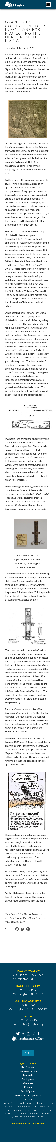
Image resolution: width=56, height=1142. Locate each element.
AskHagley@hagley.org (28, 1024)
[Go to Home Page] (15, 4)
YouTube (28, 1033)
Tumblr (38, 1033)
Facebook (23, 1033)
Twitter (17, 1033)
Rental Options (28, 1091)
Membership (28, 1075)
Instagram (33, 1033)
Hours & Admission (28, 1071)
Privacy (28, 1099)
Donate (28, 1087)
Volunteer (28, 1083)
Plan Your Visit (28, 1067)
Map (28, 1053)
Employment (28, 1079)
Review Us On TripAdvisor (28, 1095)
